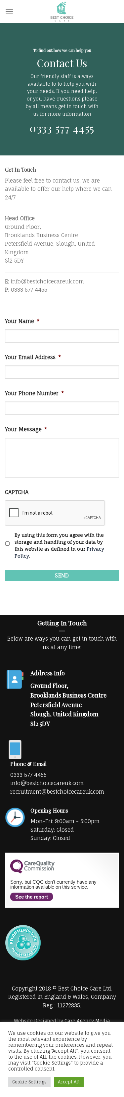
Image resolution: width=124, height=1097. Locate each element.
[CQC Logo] (32, 871)
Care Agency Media (87, 1021)
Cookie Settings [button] (29, 1081)
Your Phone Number (34, 393)
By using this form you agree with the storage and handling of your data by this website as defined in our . (59, 545)
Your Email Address (33, 357)
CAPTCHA (16, 492)
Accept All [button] (69, 1081)
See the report (31, 897)
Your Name (22, 321)
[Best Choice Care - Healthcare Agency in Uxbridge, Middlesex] (62, 11)
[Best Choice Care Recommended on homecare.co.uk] (23, 942)
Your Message (26, 429)
